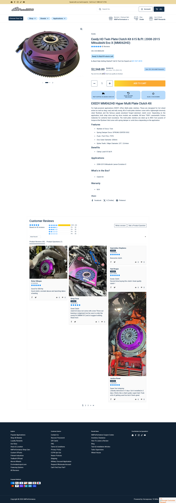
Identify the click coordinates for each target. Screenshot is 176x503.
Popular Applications (18, 435)
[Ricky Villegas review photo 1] (48, 262)
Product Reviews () (37, 242)
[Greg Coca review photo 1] (88, 271)
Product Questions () (54, 242)
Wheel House (96, 453)
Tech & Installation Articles (100, 447)
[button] (159, 9)
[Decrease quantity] (94, 83)
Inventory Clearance (98, 438)
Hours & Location (17, 447)
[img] (48, 285)
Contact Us (55, 435)
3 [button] (88, 405)
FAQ (52, 444)
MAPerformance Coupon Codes (102, 435)
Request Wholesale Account (61, 464)
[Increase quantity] (110, 83)
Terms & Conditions (58, 447)
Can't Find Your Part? (58, 467)
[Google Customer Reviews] (167, 500)
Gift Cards (54, 441)
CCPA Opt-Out (56, 453)
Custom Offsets (16, 453)
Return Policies (56, 456)
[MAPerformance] (23, 9)
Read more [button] (74, 318)
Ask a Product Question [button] (137, 226)
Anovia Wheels (16, 461)
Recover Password (58, 438)
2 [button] (85, 405)
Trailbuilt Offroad (17, 458)
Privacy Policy (56, 450)
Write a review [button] (120, 226)
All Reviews (15, 470)
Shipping (54, 458)
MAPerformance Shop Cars (20, 450)
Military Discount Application (61, 461)
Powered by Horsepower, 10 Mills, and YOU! (149, 499)
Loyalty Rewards (17, 441)
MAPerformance (29, 499)
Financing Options (17, 467)
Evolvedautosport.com (18, 464)
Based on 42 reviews (37, 227)
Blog (93, 444)
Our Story (14, 444)
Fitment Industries (17, 456)
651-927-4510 (137, 61)
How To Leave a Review (99, 441)
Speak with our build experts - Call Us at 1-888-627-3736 (88, 2)
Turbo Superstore (97, 450)
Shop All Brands (16, 438)
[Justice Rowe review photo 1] (127, 334)
